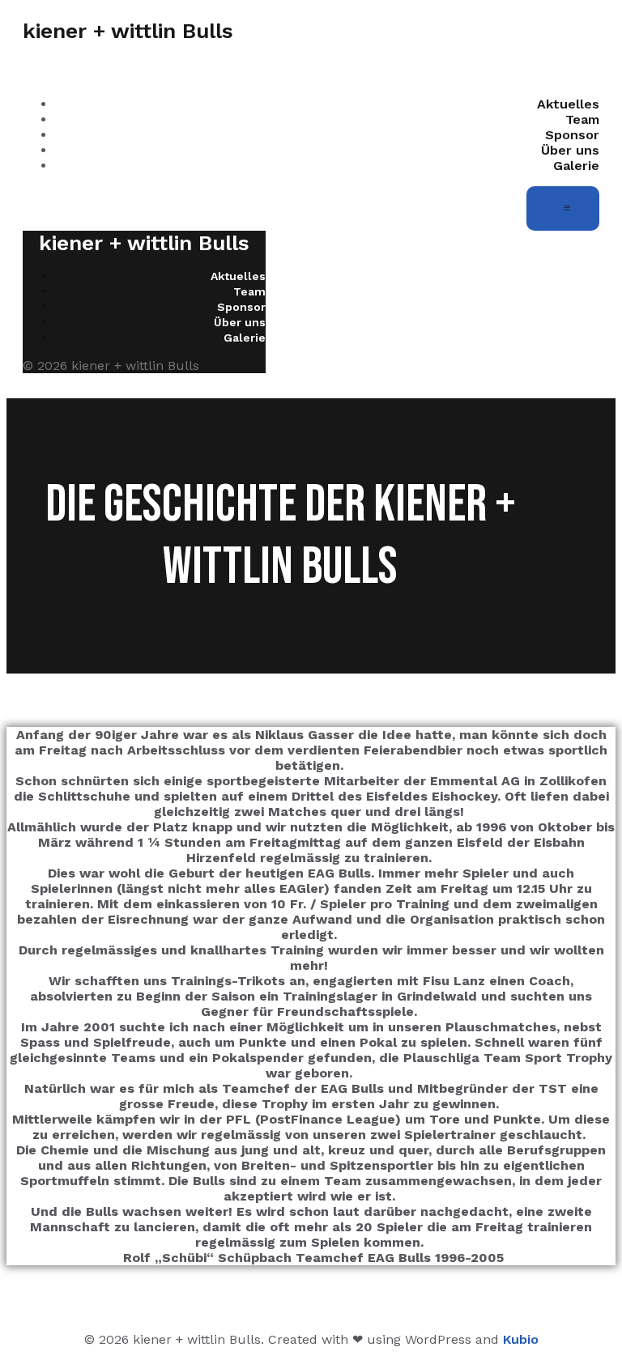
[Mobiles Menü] (562, 208)
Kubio (521, 1339)
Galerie (576, 165)
